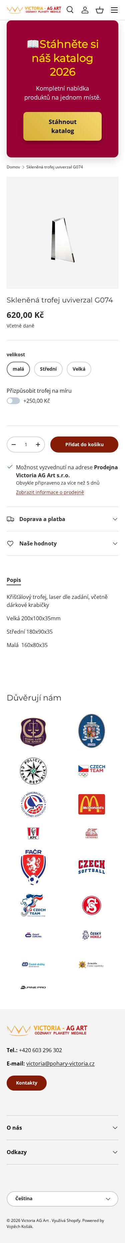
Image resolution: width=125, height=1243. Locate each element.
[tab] (14, 580)
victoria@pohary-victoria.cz (60, 1063)
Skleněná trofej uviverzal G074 (54, 167)
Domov (13, 167)
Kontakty (26, 1083)
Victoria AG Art (35, 1220)
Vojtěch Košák (19, 1226)
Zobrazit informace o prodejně (50, 492)
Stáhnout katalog (63, 126)
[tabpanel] (62, 621)
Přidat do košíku (84, 444)
